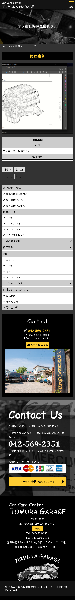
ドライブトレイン (15, 235)
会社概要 (11, 295)
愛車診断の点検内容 (17, 193)
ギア (8, 271)
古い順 (19, 169)
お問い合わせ (10, 307)
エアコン (11, 259)
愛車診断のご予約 (15, 205)
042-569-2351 (39, 330)
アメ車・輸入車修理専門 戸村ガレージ (30, 586)
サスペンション (14, 223)
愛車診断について (13, 188)
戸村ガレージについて (15, 289)
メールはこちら (39, 344)
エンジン (11, 217)
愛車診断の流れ (14, 199)
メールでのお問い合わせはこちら (38, 481)
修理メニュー (10, 211)
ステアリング (13, 229)
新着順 (7, 169)
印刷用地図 (12, 301)
